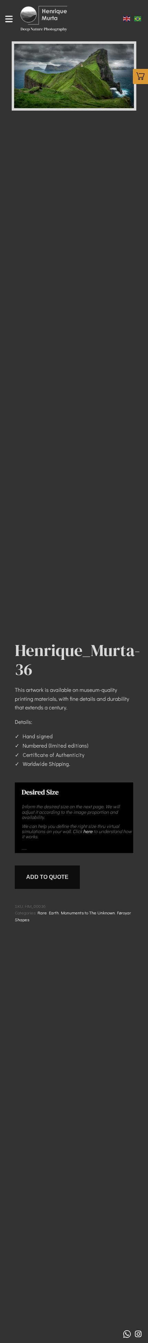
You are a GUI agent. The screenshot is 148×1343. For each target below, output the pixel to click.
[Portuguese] (138, 17)
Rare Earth (48, 912)
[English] (127, 17)
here (88, 831)
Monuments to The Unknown (88, 912)
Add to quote (47, 877)
